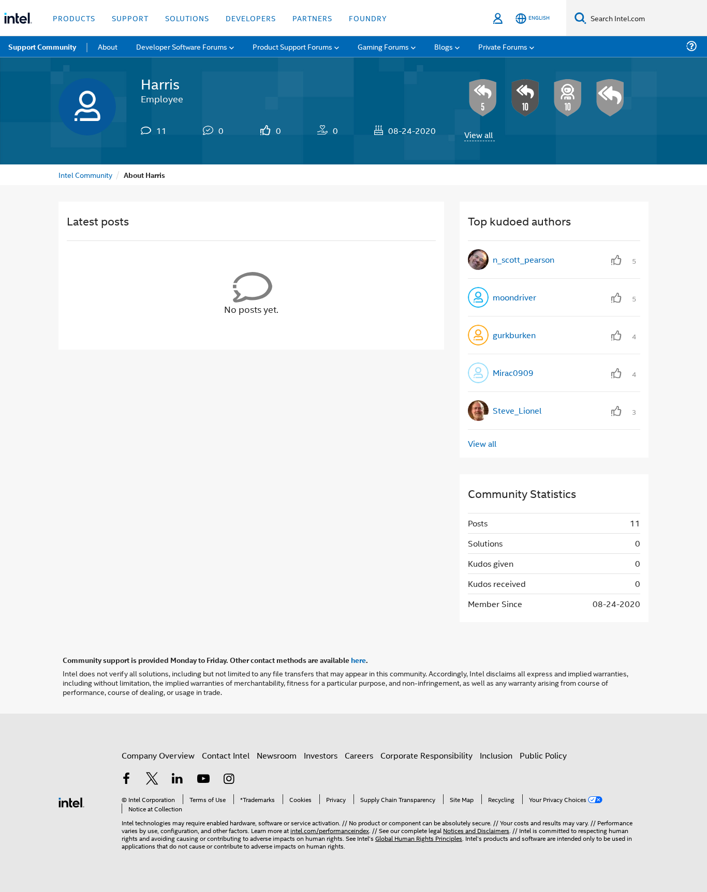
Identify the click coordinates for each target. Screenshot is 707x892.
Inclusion (496, 755)
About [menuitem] (107, 46)
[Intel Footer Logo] (71, 801)
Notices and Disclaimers (476, 830)
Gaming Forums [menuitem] (383, 46)
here (358, 660)
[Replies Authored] (610, 97)
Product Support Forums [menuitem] (292, 46)
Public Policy (543, 755)
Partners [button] (312, 17)
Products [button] (74, 17)
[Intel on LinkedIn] (177, 779)
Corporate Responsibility (426, 755)
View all (478, 135)
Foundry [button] (368, 17)
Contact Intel (225, 755)
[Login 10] (567, 97)
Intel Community (85, 174)
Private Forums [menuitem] (502, 46)
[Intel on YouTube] (203, 779)
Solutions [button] (187, 17)
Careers (359, 755)
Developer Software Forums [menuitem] (181, 46)
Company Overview (158, 755)
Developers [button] (251, 17)
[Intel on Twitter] (152, 779)
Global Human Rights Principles (418, 838)
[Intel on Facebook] (126, 779)
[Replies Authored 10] (525, 97)
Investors (320, 755)
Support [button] (130, 17)
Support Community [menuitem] (42, 46)
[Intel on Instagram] (229, 779)
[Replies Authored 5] (483, 97)
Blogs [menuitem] (443, 46)
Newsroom (277, 755)
